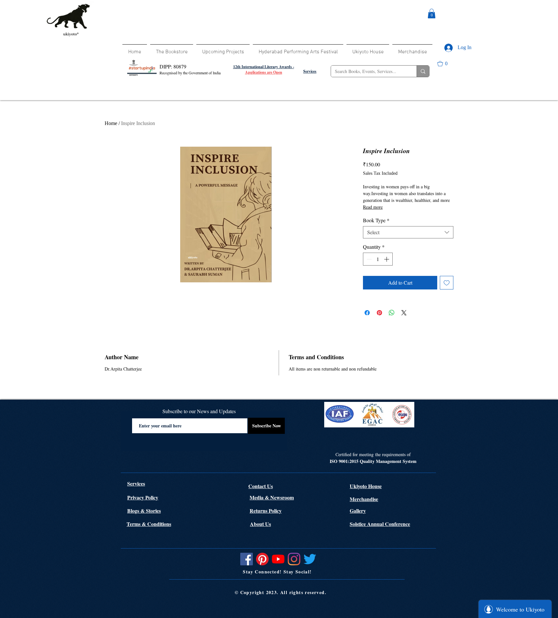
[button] (432, 13)
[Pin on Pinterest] (379, 313)
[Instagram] (294, 559)
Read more (373, 207)
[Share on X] (404, 313)
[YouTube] (278, 559)
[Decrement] (368, 259)
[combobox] (408, 232)
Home (111, 123)
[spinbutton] (378, 259)
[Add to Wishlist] (446, 282)
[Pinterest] (262, 559)
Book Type (376, 220)
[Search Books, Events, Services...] (423, 71)
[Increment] (387, 259)
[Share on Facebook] (367, 313)
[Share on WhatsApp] (392, 313)
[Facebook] (246, 559)
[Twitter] (310, 559)
